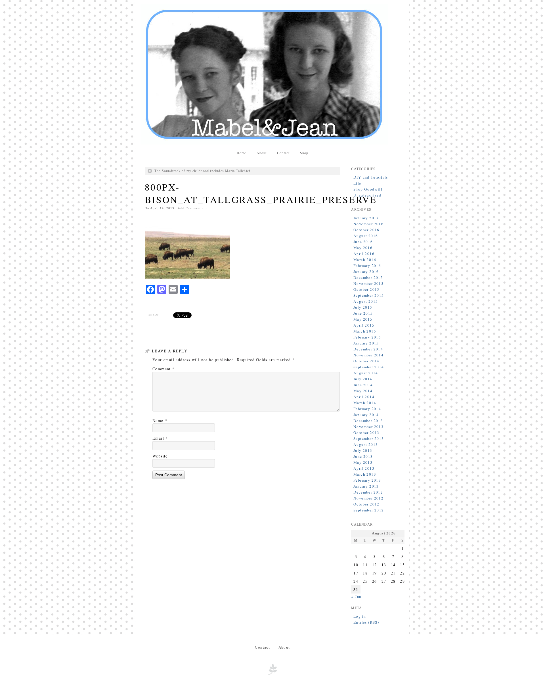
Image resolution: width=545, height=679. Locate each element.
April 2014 (363, 396)
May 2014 (362, 390)
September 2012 (368, 510)
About (262, 153)
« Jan (356, 596)
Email (160, 438)
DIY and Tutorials (370, 177)
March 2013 (364, 474)
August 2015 (365, 301)
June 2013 (363, 456)
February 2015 (367, 337)
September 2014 (368, 366)
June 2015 (363, 313)
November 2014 (368, 355)
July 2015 (362, 307)
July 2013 (362, 450)
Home (241, 153)
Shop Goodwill (367, 189)
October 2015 (366, 289)
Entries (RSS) (366, 622)
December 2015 (368, 277)
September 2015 (368, 295)
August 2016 (365, 235)
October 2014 (366, 360)
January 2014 (366, 414)
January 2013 (366, 486)
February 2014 (367, 408)
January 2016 (366, 271)
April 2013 (363, 468)
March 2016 (364, 259)
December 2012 (368, 492)
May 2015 (362, 319)
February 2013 (367, 480)
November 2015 (368, 283)
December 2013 (368, 420)
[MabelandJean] (272, 74)
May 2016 (362, 247)
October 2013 (366, 432)
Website (160, 456)
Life (357, 183)
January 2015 (366, 343)
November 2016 (368, 223)
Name (159, 420)
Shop (304, 153)
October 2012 (366, 504)
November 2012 (368, 498)
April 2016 (363, 253)
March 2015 (364, 331)
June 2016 (363, 241)
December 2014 (368, 349)
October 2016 (366, 229)
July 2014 (362, 378)
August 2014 (365, 372)
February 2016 (367, 265)
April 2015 (363, 325)
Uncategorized (367, 195)
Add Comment (189, 208)
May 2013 (362, 462)
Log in (359, 616)
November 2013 (368, 426)
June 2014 (363, 384)
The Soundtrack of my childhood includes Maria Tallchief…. (204, 171)
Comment (163, 368)
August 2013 (365, 444)
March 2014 (364, 402)
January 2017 (366, 217)
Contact (283, 153)
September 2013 (368, 438)
